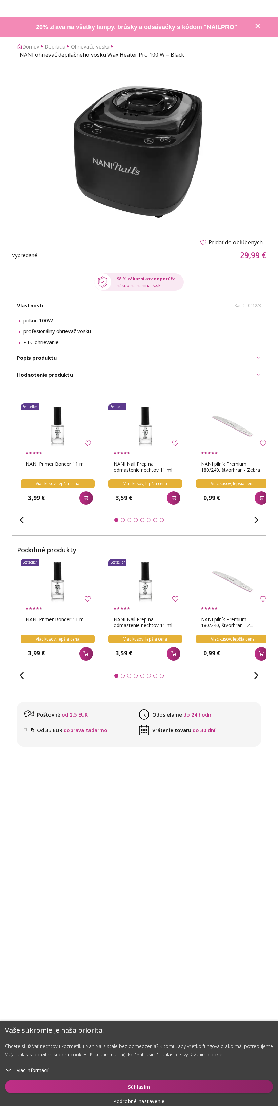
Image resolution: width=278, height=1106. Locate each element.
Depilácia (55, 46)
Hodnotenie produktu (45, 374)
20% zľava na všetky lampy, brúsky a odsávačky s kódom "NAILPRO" (136, 27)
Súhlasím (139, 1086)
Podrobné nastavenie (139, 1101)
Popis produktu (37, 357)
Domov (30, 46)
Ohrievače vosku (90, 46)
